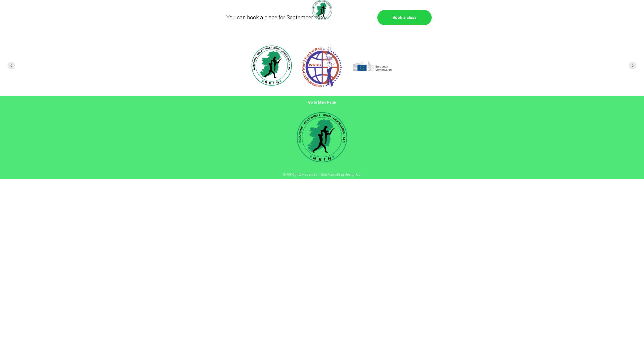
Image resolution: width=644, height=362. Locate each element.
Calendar (86, 10)
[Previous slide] (11, 65)
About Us (17, 10)
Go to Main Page (322, 102)
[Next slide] (632, 65)
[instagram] (618, 10)
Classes (565, 10)
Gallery (544, 10)
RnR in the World (114, 10)
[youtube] (629, 10)
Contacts (586, 10)
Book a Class (43, 10)
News (66, 10)
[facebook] (607, 10)
